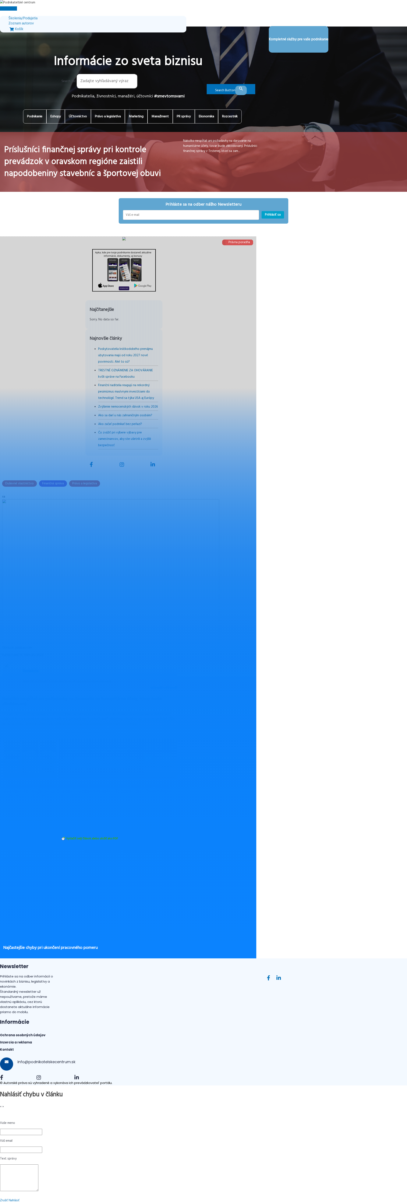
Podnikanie (34, 116)
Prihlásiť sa (273, 214)
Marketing (136, 116)
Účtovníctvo (78, 116)
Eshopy (55, 116)
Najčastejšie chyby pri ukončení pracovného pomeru (50, 948)
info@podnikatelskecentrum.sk (45, 1061)
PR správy (184, 116)
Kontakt (7, 1049)
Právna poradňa (239, 242)
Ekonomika (206, 116)
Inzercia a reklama (16, 1042)
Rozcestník (230, 116)
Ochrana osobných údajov (22, 1035)
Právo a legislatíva (108, 116)
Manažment (160, 116)
